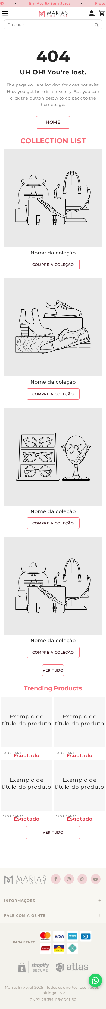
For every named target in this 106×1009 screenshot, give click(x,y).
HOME (53, 122)
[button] (53, 900)
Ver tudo (53, 670)
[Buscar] (96, 25)
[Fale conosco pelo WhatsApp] (95, 980)
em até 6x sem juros (50, 3)
